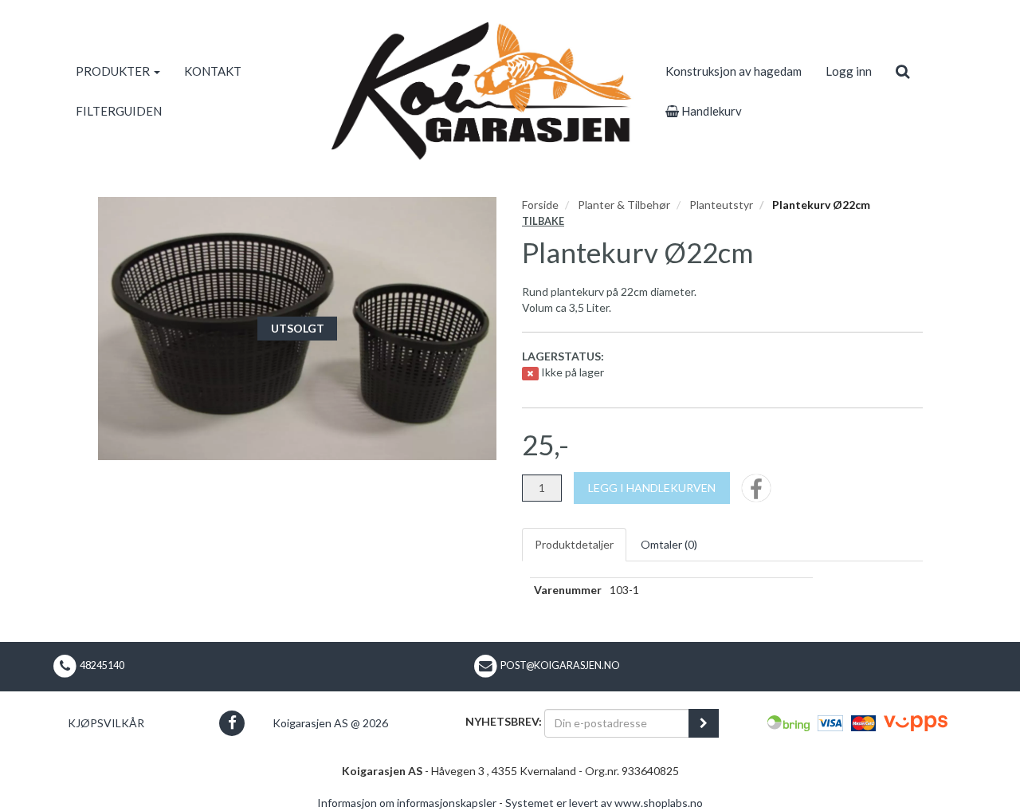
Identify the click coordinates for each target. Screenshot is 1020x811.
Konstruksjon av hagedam (733, 71)
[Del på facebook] (756, 493)
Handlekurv (710, 111)
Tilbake (543, 221)
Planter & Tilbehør (624, 204)
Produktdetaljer (574, 544)
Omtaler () (669, 544)
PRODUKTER (114, 71)
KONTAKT (212, 71)
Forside (540, 204)
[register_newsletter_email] (703, 723)
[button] (231, 723)
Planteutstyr (721, 204)
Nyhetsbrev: (503, 721)
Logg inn (849, 71)
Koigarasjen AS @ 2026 (330, 723)
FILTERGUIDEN (119, 111)
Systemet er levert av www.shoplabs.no (604, 802)
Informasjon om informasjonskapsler (406, 802)
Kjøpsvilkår (106, 723)
